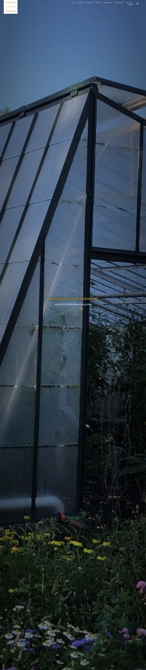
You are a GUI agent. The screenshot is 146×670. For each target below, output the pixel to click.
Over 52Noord (107, 2)
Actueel (97, 2)
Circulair (89, 2)
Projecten (80, 2)
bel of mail (129, 2)
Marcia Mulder (119, 2)
